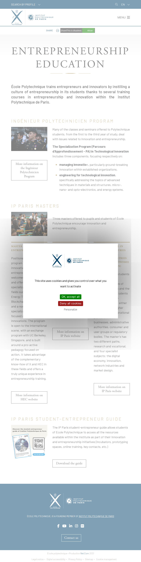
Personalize (70, 309)
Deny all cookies (70, 303)
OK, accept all (71, 296)
